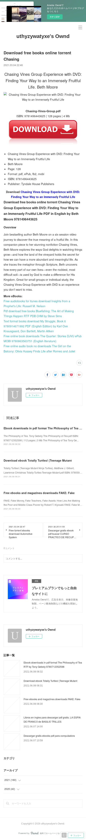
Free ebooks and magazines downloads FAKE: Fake (39, 493)
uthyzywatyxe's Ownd (43, 36)
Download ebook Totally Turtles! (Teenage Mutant (38, 460)
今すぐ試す (55, 16)
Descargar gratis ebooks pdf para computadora (49, 735)
